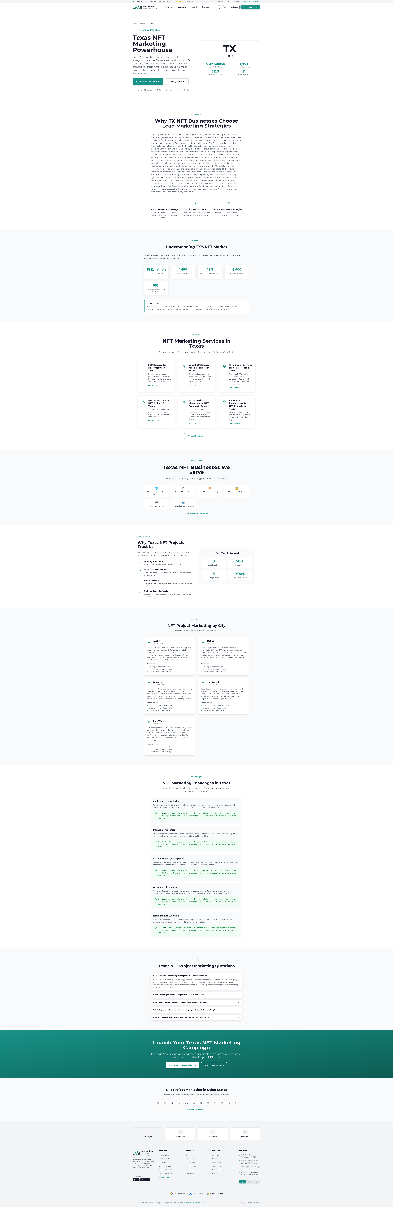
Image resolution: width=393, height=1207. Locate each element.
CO (193, 1103)
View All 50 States (195, 1110)
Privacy (242, 1203)
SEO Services (164, 1155)
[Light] (249, 1181)
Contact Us (190, 1170)
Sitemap (257, 1203)
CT (201, 1103)
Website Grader (191, 1166)
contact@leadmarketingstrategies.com (159, 1)
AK (165, 1103)
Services (168, 7)
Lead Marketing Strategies (194, 1203)
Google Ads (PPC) (165, 1170)
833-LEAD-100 (250, 1161)
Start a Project (217, 1166)
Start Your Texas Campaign (181, 1065)
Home (135, 24)
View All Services (195, 436)
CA (186, 1103)
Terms (249, 1203)
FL (215, 1103)
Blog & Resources (192, 1159)
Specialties (194, 7)
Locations (182, 7)
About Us (189, 1155)
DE (208, 1103)
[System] (242, 1181)
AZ (172, 1103)
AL (158, 1103)
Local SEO (163, 1162)
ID (235, 1103)
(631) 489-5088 (249, 1163)
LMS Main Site (191, 1173)
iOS (137, 1180)
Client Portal (216, 1162)
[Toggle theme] (219, 7)
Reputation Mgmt (165, 1173)
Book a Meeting (218, 1170)
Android (146, 1180)
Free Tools (216, 1173)
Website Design (165, 1166)
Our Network (190, 1162)
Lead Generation (165, 1159)
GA (222, 1103)
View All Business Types (195, 513)
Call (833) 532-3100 (215, 1065)
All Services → (164, 1177)
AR (179, 1103)
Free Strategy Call (251, 7)
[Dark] (256, 1181)
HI (229, 1103)
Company (206, 7)
